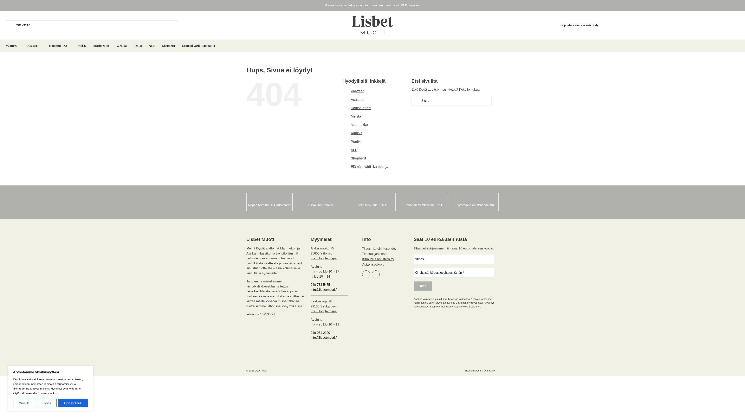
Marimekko (359, 125)
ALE (354, 150)
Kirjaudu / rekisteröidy (378, 259)
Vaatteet (357, 91)
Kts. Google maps (324, 258)
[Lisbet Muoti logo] (372, 15)
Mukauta (24, 402)
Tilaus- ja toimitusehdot (379, 248)
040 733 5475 (320, 285)
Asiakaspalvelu (373, 264)
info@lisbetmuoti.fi (324, 290)
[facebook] (366, 274)
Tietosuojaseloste (374, 254)
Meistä (356, 116)
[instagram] (376, 274)
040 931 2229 (320, 333)
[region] (50, 388)
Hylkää (47, 402)
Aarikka (356, 133)
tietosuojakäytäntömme (427, 306)
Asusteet (357, 100)
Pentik (355, 142)
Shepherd (358, 158)
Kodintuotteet (361, 108)
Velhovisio (489, 370)
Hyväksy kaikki (73, 402)
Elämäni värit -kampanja (369, 167)
